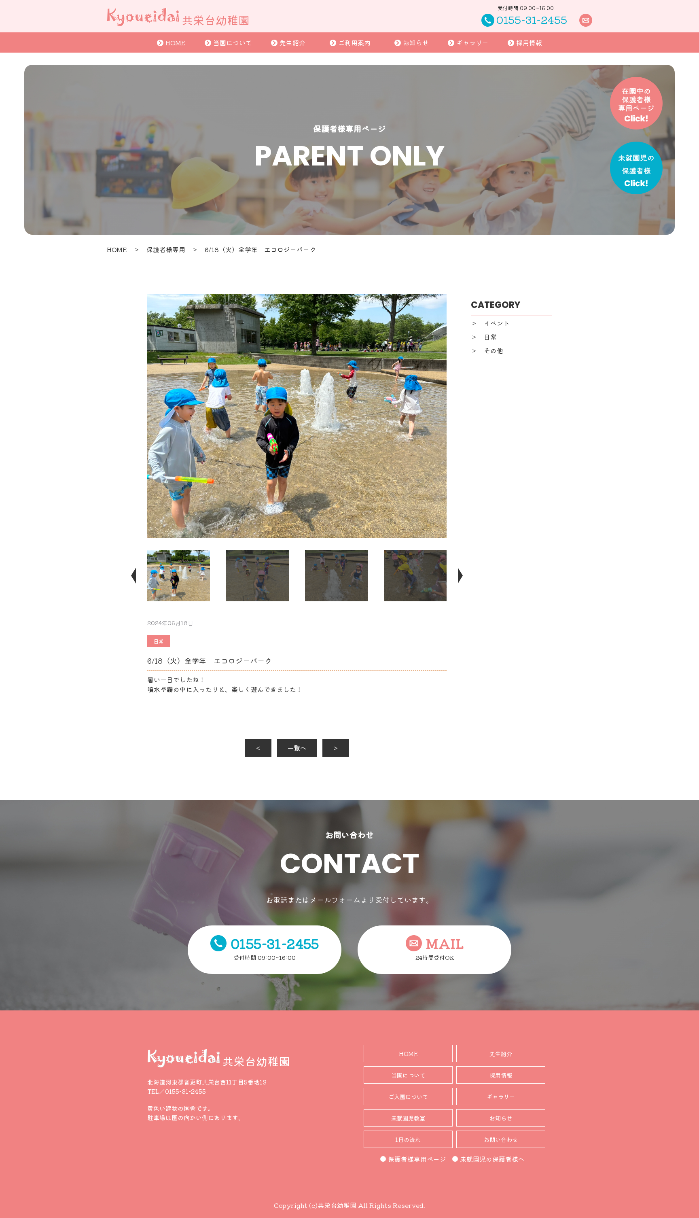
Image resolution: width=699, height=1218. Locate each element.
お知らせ (416, 42)
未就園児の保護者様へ (492, 1159)
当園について (232, 42)
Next (455, 575)
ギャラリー (472, 42)
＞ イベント (490, 323)
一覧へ (297, 748)
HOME (175, 42)
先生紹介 (292, 42)
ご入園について (408, 1096)
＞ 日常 (484, 337)
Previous (139, 575)
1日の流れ (408, 1139)
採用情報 (529, 42)
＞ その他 (487, 350)
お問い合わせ (501, 1139)
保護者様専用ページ (417, 1159)
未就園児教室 (408, 1118)
